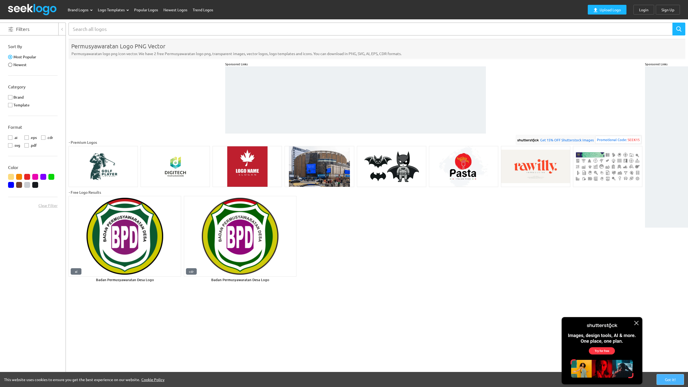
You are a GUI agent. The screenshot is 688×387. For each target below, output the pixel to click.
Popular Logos (146, 9)
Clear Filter (48, 205)
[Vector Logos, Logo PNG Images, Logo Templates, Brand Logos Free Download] (32, 9)
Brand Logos (78, 9)
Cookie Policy (152, 379)
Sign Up (667, 9)
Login (643, 9)
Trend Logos (203, 9)
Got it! (670, 379)
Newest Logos (175, 9)
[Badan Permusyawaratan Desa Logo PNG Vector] (125, 236)
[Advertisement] (666, 147)
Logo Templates (112, 9)
